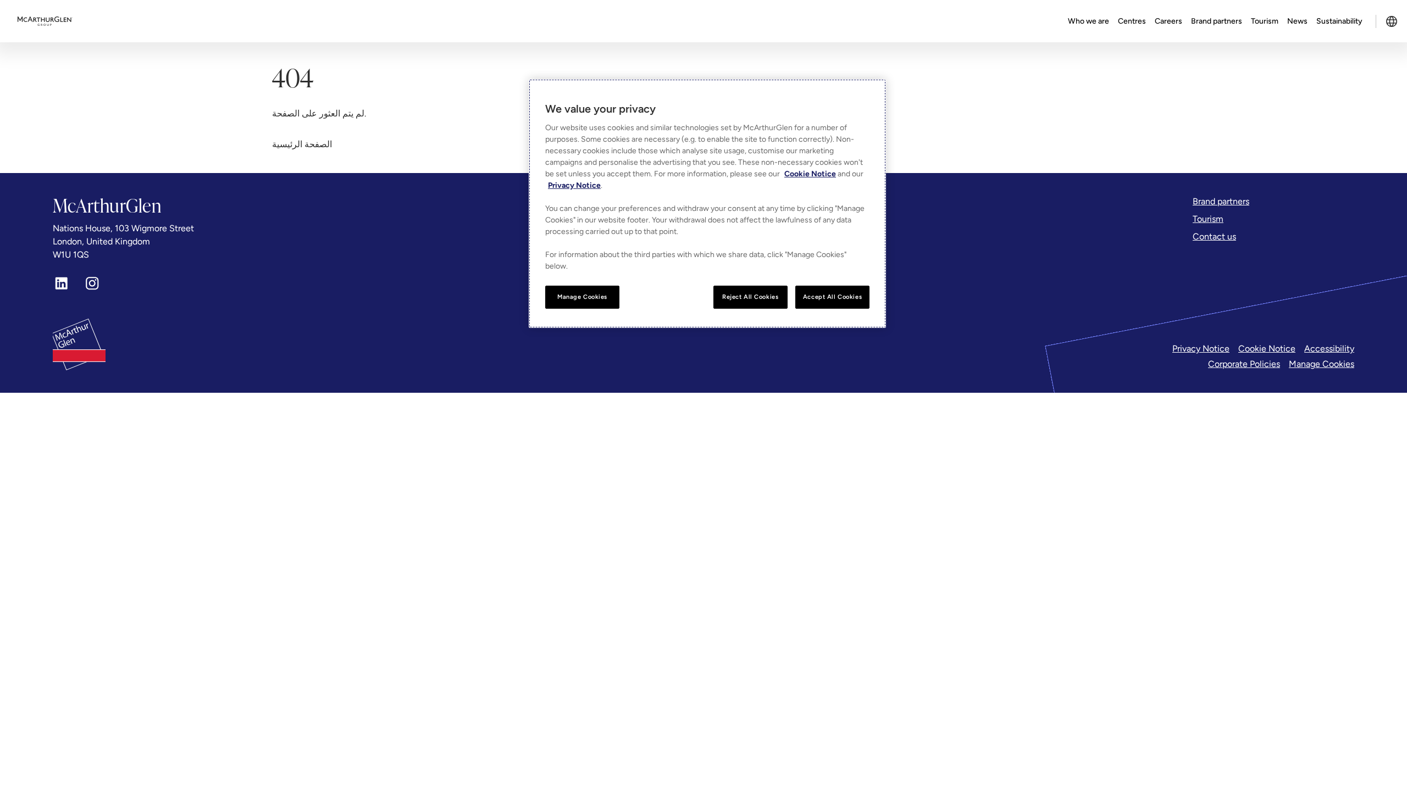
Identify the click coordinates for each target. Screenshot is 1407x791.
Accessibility (1329, 348)
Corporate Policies (1244, 364)
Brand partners (1216, 21)
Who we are (1088, 21)
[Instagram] (92, 283)
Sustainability (1339, 21)
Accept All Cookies (832, 296)
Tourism (1264, 21)
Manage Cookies (1321, 364)
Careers (1168, 21)
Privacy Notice (1200, 348)
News (1297, 21)
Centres (1132, 21)
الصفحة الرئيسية (302, 144)
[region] (707, 203)
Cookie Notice (1266, 348)
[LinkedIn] (61, 283)
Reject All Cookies (750, 296)
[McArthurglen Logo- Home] (45, 21)
